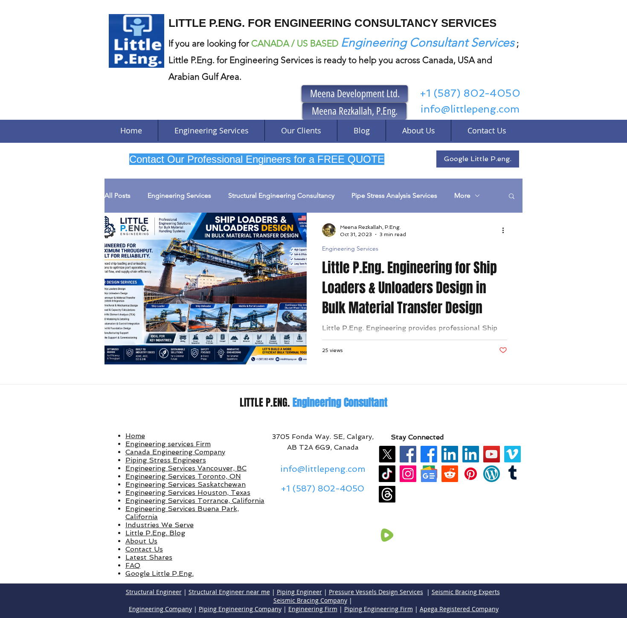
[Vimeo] (512, 454)
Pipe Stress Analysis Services (394, 195)
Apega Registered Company (459, 609)
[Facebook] (408, 454)
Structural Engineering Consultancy (281, 195)
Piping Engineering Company (240, 609)
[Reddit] (449, 473)
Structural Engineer (154, 592)
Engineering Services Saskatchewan (185, 484)
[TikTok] (387, 473)
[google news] (429, 473)
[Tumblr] (512, 473)
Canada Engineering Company (175, 452)
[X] (387, 454)
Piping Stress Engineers (165, 460)
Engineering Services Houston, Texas (187, 492)
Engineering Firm (312, 609)
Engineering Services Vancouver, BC (186, 468)
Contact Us (144, 549)
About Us (141, 541)
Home (135, 436)
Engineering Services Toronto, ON (183, 476)
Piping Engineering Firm (378, 609)
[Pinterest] (470, 473)
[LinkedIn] (449, 454)
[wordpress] (491, 473)
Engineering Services (179, 195)
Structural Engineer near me (229, 592)
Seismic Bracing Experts (466, 592)
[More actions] (506, 230)
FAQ (132, 565)
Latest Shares (148, 557)
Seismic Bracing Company (310, 600)
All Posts (117, 195)
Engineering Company (160, 609)
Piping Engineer (299, 592)
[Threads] (387, 494)
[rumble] (387, 535)
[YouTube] (491, 454)
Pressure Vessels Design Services (376, 592)
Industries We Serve (159, 525)
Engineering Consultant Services (427, 42)
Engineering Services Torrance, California (194, 501)
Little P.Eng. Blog (155, 533)
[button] (512, 196)
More (462, 195)
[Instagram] (408, 473)
